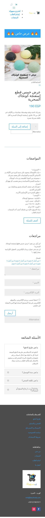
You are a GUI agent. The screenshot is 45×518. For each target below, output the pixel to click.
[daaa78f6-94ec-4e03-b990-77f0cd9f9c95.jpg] (23, 80)
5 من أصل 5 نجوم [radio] (18, 263)
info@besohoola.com (33, 497)
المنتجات (14, 17)
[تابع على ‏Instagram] (34, 509)
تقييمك (38, 258)
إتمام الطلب (14, 14)
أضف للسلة (32, 220)
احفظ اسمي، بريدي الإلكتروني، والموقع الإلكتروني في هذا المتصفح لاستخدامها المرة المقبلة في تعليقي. (23, 302)
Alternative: (36, 131)
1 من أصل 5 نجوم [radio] (34, 260)
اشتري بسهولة (14, 11)
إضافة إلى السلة (20, 126)
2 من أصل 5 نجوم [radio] (21, 260)
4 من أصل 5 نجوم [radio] (30, 263)
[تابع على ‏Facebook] (39, 509)
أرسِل (10, 313)
